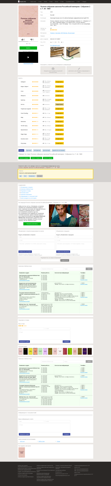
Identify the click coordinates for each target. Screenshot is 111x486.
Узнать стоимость (36, 158)
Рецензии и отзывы (26, 191)
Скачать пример (48, 158)
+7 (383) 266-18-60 (84, 294)
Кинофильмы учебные (61, 470)
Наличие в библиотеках (27, 189)
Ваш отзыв (21, 323)
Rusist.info (23, 1)
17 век (40, 1)
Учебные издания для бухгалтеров (25, 476)
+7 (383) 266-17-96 (84, 293)
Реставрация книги (55, 45)
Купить (28, 48)
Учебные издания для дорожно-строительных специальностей (44, 477)
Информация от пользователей (29, 196)
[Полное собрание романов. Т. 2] (25, 351)
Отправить (66, 341)
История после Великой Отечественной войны (46, 471)
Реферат (52, 33)
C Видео (84, 1)
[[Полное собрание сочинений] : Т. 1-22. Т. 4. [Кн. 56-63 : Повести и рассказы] (30, 351)
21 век (62, 1)
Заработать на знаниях (58, 150)
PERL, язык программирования (81, 470)
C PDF (78, 1)
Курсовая (57, 33)
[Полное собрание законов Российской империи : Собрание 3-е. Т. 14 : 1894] (55, 351)
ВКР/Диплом (64, 33)
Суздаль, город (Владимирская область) (27, 471)
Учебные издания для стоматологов (45, 465)
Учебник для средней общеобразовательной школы (25, 466)
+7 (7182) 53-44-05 (84, 275)
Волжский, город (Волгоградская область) (63, 468)
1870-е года (41, 441)
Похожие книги (25, 192)
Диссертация (71, 33)
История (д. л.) (59, 472)
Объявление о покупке (27, 187)
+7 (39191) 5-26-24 (84, 283)
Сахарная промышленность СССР (82, 465)
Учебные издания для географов (25, 473)
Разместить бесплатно (63, 251)
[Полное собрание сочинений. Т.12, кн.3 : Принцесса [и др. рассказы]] (40, 351)
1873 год (22, 441)
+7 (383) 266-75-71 (84, 296)
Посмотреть (59, 82)
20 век (56, 1)
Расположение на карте (24, 280)
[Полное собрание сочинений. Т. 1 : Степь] (70, 351)
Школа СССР (77, 467)
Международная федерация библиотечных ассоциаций (43, 474)
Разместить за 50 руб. (25, 251)
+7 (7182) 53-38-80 (84, 276)
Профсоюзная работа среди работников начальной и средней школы (27, 469)
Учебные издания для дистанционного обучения (45, 468)
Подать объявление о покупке (26, 234)
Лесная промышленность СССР (63, 475)
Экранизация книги (28, 63)
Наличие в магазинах (26, 194)
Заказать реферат (24, 158)
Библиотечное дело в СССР (62, 473)
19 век (51, 1)
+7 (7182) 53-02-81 (84, 277)
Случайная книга (70, 1)
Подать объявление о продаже (65, 234)
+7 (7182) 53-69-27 (84, 278)
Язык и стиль (77, 472)
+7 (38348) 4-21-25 (84, 304)
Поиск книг (33, 1)
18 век (45, 1)
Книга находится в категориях (28, 198)
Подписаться (64, 260)
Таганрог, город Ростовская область (64, 465)
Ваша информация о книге (25, 419)
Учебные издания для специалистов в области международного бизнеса (45, 480)
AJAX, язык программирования (81, 469)
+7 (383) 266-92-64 (84, 292)
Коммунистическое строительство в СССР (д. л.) (83, 475)
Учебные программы (22, 475)
